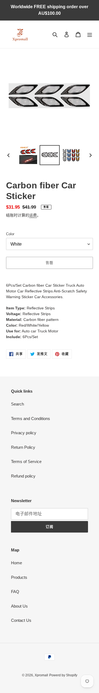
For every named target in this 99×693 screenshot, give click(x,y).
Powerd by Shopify (63, 675)
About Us (19, 606)
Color (10, 234)
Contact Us (21, 620)
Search (17, 404)
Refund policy (23, 476)
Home (16, 562)
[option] (28, 155)
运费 (33, 215)
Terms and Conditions (30, 418)
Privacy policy (23, 432)
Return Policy (23, 447)
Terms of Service (26, 461)
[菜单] (89, 34)
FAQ (15, 591)
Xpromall (41, 675)
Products (19, 577)
